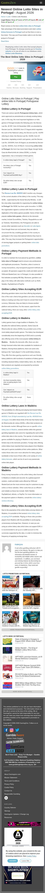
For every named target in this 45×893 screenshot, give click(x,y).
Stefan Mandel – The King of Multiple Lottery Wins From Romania (26, 649)
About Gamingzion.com (12, 774)
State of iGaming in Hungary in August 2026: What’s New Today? (28, 640)
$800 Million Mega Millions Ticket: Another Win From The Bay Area (28, 684)
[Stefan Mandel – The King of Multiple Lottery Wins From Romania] (7, 650)
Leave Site (25, 861)
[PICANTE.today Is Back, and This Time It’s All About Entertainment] (7, 676)
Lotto (8, 17)
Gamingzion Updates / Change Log (16, 814)
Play (15, 77)
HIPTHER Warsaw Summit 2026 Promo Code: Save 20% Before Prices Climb (27, 666)
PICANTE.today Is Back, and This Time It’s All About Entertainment (28, 675)
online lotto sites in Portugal (29, 26)
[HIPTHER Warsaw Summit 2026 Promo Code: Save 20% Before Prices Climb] (7, 668)
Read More (5, 41)
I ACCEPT (12, 861)
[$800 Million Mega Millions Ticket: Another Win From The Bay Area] (7, 685)
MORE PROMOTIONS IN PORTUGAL (22, 630)
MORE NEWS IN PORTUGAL (22, 691)
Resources (8, 817)
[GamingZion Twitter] (17, 730)
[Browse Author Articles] (7, 548)
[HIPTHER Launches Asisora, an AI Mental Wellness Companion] (7, 659)
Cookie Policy (9, 787)
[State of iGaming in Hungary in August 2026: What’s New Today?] (7, 641)
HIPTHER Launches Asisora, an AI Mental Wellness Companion (28, 658)
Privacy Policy (9, 784)
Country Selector (10, 807)
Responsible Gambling (12, 794)
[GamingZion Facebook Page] (6, 730)
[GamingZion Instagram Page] (11, 730)
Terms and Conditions (11, 781)
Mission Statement (10, 777)
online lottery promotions (10, 368)
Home (3, 17)
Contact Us (8, 791)
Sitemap (7, 811)
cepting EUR (7, 313)
